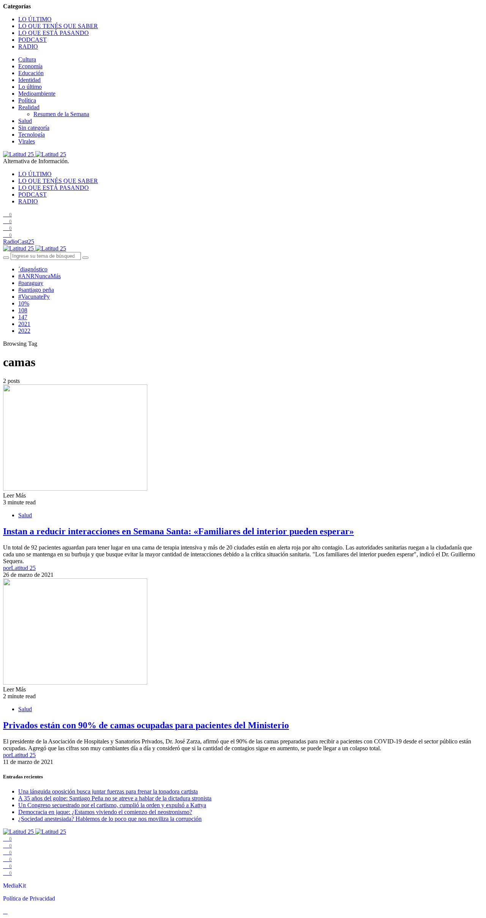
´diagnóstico (32, 269)
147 (22, 317)
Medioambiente (36, 93)
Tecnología (31, 134)
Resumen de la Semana (61, 114)
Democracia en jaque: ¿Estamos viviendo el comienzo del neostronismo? (105, 812)
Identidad (29, 80)
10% (23, 303)
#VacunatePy (34, 296)
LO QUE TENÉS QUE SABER (58, 26)
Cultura (27, 59)
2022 (24, 331)
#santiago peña (36, 290)
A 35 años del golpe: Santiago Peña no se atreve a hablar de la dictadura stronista (114, 798)
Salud (25, 121)
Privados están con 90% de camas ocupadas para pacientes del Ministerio (146, 725)
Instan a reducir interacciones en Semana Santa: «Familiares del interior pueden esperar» (178, 531)
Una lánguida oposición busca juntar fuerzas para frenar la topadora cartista (108, 791)
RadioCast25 (18, 241)
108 (22, 310)
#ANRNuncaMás (39, 276)
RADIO (28, 46)
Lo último (30, 86)
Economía (30, 66)
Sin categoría (33, 127)
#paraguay (30, 283)
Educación (31, 73)
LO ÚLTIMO (35, 19)
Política (27, 100)
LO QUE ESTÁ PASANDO (53, 33)
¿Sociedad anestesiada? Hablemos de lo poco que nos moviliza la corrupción (110, 819)
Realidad (28, 107)
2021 (24, 324)
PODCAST (32, 39)
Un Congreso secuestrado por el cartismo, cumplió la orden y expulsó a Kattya (112, 805)
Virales (26, 141)
